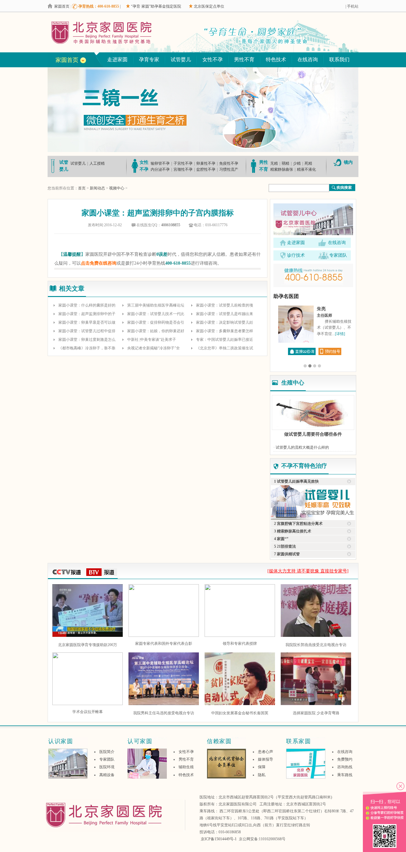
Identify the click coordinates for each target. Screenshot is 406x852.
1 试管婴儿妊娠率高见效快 (296, 481)
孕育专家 (149, 59)
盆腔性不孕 (205, 169)
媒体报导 (265, 759)
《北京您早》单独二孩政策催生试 (224, 348)
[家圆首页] (114, 32)
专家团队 (338, 255)
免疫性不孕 (228, 163)
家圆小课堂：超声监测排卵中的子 (86, 314)
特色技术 (276, 59)
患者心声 (265, 752)
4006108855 (170, 225)
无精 (274, 163)
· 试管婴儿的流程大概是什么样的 (301, 447)
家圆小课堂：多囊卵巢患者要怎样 (224, 331)
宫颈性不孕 (183, 169)
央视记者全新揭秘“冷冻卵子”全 (153, 348)
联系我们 (339, 59)
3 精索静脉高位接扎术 (292, 531)
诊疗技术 (296, 255)
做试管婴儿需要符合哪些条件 (313, 434)
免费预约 (344, 759)
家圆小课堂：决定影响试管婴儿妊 (224, 322)
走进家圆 (117, 59)
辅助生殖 (186, 767)
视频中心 (116, 188)
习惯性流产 (228, 169)
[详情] (340, 334)
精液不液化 (306, 169)
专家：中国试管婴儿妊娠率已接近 (224, 339)
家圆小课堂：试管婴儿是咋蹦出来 (224, 314)
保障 (261, 767)
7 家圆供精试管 (287, 554)
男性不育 (244, 59)
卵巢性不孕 (205, 163)
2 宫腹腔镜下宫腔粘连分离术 (298, 523)
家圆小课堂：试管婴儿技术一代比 (155, 314)
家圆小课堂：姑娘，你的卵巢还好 (155, 331)
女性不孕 (212, 59)
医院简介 (107, 752)
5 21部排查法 (285, 546)
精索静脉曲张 (281, 169)
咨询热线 (344, 767)
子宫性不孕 (183, 163)
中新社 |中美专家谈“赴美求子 (151, 339)
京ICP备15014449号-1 (219, 839)
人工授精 (97, 163)
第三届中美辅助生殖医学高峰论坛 (155, 305)
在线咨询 (308, 59)
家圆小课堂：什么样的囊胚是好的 (86, 305)
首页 (82, 188)
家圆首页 (61, 6)
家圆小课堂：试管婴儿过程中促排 (86, 331)
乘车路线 (344, 775)
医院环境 (107, 767)
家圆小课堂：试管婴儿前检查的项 (224, 305)
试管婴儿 (181, 59)
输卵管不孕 (160, 163)
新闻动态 (97, 188)
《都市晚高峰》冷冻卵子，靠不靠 (86, 348)
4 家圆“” (281, 539)
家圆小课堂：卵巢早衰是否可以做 (86, 322)
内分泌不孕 (160, 169)
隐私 (261, 775)
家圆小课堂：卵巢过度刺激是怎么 (86, 339)
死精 (308, 163)
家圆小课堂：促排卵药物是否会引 (155, 322)
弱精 (285, 163)
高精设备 (107, 775)
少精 (297, 163)
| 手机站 (351, 6)
